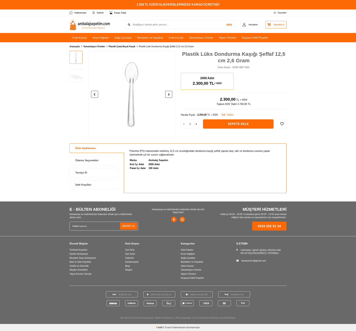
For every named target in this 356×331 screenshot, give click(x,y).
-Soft (159, 327)
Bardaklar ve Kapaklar (150, 37)
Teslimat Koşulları (78, 250)
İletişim (128, 270)
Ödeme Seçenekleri (86, 160)
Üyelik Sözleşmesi (79, 254)
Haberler (129, 258)
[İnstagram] (182, 219)
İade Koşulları (83, 184)
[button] (94, 94)
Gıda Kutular (176, 37)
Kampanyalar (132, 262)
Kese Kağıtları (101, 37)
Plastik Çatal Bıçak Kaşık (122, 46)
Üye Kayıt (130, 254)
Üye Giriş (129, 250)
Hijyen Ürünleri (227, 37)
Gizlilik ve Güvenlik (79, 266)
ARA (229, 24)
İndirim (100, 12)
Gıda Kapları (79, 37)
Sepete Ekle (238, 123)
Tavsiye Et (81, 172)
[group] (131, 94)
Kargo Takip (120, 12)
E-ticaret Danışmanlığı (142, 318)
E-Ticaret (167, 327)
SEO (177, 318)
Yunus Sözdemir (200, 318)
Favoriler (282, 12)
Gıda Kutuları (187, 266)
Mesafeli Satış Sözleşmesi (83, 258)
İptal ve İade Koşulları (80, 262)
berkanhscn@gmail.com (253, 260)
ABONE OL (128, 225)
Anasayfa (75, 46)
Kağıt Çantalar (123, 37)
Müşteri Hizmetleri (79, 270)
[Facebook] (174, 219)
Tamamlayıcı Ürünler (201, 37)
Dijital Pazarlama (163, 318)
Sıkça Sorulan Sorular (81, 274)
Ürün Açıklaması (85, 148)
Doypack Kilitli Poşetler (255, 37)
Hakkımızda (80, 12)
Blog (127, 266)
